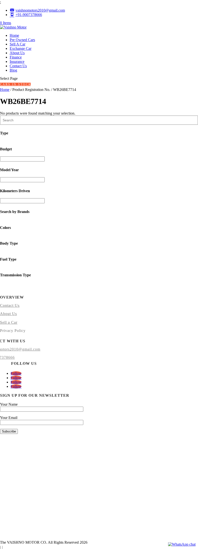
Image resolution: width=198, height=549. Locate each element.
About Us (17, 53)
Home (14, 35)
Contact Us (18, 66)
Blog (13, 70)
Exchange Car (20, 48)
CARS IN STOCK (15, 84)
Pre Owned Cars (22, 40)
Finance (16, 57)
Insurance (17, 61)
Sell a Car (8, 322)
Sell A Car (17, 44)
